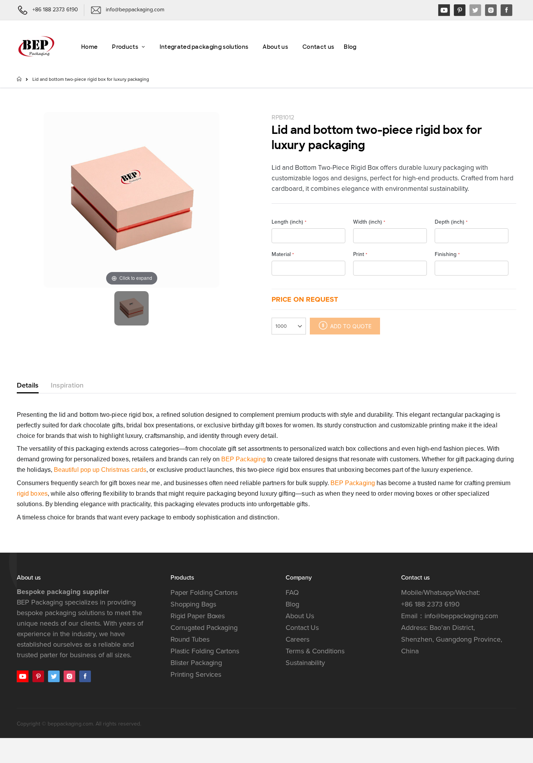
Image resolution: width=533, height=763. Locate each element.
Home (20, 79)
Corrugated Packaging (204, 627)
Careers (297, 639)
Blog (292, 604)
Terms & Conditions (315, 651)
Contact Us (302, 627)
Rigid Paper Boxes (198, 616)
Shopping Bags (193, 604)
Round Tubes (190, 639)
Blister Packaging (196, 662)
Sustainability (305, 662)
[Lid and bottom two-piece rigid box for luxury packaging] (131, 308)
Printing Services (196, 674)
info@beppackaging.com (461, 616)
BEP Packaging (243, 459)
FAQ (292, 592)
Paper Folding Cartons (204, 592)
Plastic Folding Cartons (205, 651)
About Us (300, 616)
